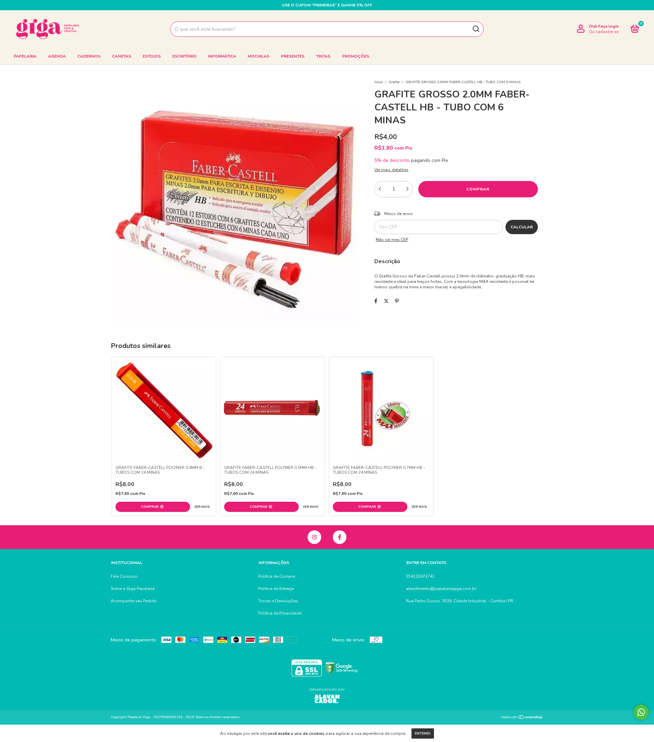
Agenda (57, 56)
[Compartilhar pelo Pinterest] (397, 301)
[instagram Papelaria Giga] (314, 537)
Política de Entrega (276, 588)
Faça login (608, 26)
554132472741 (420, 576)
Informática (222, 56)
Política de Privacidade (279, 613)
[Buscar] (475, 29)
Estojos (152, 56)
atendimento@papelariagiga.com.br (441, 588)
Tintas (323, 56)
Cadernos (88, 56)
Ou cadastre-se (604, 31)
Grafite (394, 82)
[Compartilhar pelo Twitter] (386, 301)
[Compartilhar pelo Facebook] (375, 301)
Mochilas (258, 56)
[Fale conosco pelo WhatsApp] (641, 712)
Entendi (423, 733)
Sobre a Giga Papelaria (133, 588)
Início (378, 82)
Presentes (293, 56)
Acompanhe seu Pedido (134, 601)
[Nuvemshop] (522, 718)
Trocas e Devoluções (278, 601)
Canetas (121, 56)
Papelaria (25, 56)
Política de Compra (276, 576)
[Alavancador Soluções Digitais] (327, 700)
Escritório (184, 56)
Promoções (355, 56)
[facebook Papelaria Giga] (339, 537)
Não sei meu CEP (392, 239)
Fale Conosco (124, 576)
